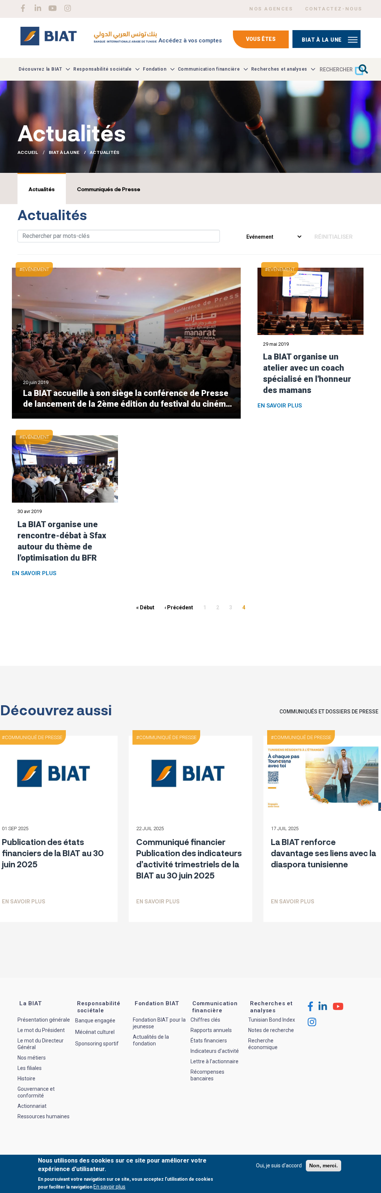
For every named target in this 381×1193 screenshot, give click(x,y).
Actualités (42, 189)
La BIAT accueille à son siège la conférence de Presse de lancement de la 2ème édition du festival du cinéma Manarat (126, 398)
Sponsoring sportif (97, 1044)
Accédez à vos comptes (190, 40)
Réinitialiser (333, 236)
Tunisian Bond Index (271, 1020)
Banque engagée (95, 1020)
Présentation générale (43, 1020)
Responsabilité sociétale (102, 69)
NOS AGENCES (271, 9)
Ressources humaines (43, 1116)
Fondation (155, 69)
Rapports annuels (211, 1030)
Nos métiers (31, 1058)
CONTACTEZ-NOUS (333, 9)
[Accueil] (88, 39)
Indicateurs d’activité (214, 1051)
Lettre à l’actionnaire (214, 1061)
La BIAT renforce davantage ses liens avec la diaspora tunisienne (323, 853)
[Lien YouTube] (52, 8)
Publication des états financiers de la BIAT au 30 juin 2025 (53, 853)
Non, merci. (323, 1165)
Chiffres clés (205, 1020)
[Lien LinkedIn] (37, 8)
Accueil (27, 152)
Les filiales (29, 1068)
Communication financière (209, 69)
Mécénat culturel (95, 1032)
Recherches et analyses (279, 69)
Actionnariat (32, 1106)
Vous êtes (261, 39)
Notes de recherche (271, 1030)
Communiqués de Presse (108, 189)
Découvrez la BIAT (40, 69)
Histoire (26, 1078)
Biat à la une (322, 40)
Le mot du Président (41, 1030)
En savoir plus (279, 405)
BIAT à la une (64, 152)
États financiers (208, 1041)
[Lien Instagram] (67, 8)
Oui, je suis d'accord (279, 1165)
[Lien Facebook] (23, 8)
